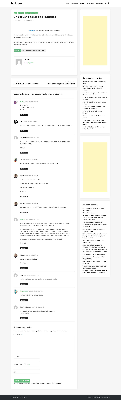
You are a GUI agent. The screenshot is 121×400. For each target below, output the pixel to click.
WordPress (98, 397)
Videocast (35, 13)
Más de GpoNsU (28, 62)
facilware (16, 3)
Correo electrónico (22, 364)
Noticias (82, 3)
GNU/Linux (74, 3)
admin (84, 111)
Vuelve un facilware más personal (92, 222)
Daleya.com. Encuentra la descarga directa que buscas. (93, 88)
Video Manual (36, 50)
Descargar (32, 30)
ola (84, 102)
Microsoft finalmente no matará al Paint (94, 254)
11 (32, 20)
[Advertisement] (95, 40)
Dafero (22, 101)
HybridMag (106, 397)
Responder (24, 114)
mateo (84, 97)
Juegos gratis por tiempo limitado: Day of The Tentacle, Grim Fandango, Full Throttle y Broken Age (94, 217)
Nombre (17, 356)
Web (15, 372)
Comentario (18, 334)
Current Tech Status (88, 213)
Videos (43, 50)
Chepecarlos (24, 291)
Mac (67, 3)
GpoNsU (18, 20)
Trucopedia (99, 3)
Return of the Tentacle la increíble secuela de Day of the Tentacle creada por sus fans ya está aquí (95, 236)
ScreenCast (90, 3)
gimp (15, 13)
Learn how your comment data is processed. (49, 383)
